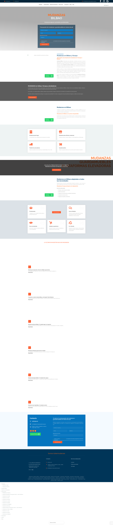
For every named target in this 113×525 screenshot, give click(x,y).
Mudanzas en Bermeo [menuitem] (6, 505)
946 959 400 (17, 1)
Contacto (72, 462)
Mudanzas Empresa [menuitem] (6, 486)
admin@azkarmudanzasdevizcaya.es (89, 1)
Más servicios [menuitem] (4, 491)
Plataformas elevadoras (34, 147)
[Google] (107, 1)
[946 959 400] (104, 3)
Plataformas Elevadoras (54, 4)
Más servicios (61, 4)
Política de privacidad (74, 464)
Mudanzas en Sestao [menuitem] (6, 512)
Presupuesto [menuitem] (4, 515)
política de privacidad (63, 438)
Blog (73, 4)
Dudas (71, 4)
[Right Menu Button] (111, 1)
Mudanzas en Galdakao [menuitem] (7, 514)
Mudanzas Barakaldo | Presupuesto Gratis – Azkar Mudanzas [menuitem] (13, 494)
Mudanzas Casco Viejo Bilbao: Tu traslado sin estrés (37, 405)
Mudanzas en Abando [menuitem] (6, 499)
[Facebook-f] (100, 1)
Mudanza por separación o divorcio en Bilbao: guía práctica (39, 269)
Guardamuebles (46, 4)
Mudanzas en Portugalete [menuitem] (7, 504)
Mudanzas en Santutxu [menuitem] (6, 492)
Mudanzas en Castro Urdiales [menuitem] (8, 509)
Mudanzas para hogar (34, 135)
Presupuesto (66, 4)
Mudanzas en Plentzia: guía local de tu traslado (36, 350)
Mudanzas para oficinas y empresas (66, 135)
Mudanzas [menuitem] (3, 483)
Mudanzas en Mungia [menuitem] (6, 502)
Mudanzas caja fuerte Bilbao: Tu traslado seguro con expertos (39, 324)
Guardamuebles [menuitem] (4, 488)
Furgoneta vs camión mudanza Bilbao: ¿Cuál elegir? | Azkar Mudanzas (41, 297)
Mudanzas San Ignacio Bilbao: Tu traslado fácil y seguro (38, 377)
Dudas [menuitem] (3, 517)
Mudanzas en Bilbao (54, 480)
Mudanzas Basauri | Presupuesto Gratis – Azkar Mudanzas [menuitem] (12, 507)
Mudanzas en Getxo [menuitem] (6, 497)
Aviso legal (73, 466)
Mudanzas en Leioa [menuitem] (6, 510)
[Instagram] (104, 1)
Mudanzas (40, 4)
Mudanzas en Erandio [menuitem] (6, 496)
